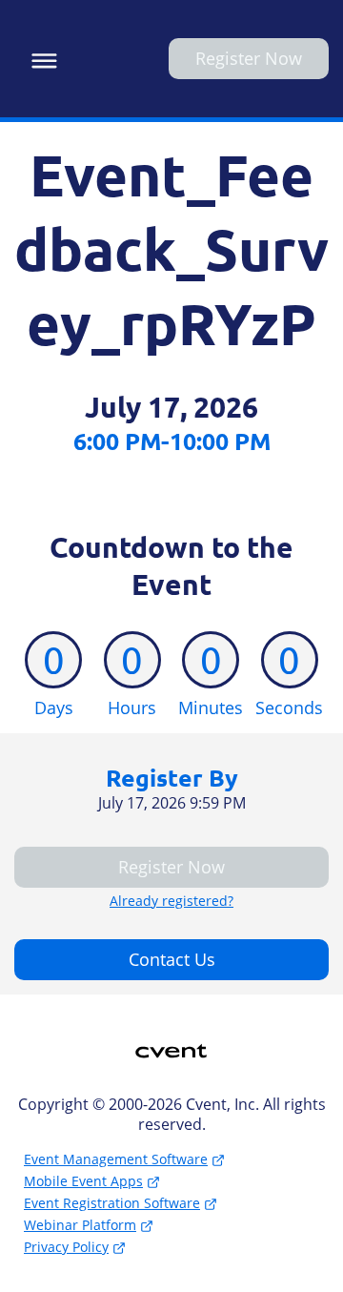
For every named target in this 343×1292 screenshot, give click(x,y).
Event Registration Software (112, 1203)
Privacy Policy (66, 1247)
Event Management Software (116, 1159)
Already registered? (171, 901)
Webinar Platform (80, 1225)
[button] (39, 58)
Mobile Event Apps (83, 1181)
